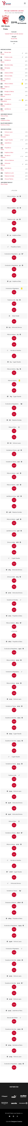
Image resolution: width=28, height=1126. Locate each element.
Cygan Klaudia (9, 140)
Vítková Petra (4, 116)
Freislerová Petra (5, 120)
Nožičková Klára (5, 125)
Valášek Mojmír (9, 34)
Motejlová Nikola (9, 91)
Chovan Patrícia (9, 179)
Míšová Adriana (8, 83)
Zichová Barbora (9, 160)
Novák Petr (14, 38)
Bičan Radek (4, 184)
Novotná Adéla (8, 65)
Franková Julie (8, 57)
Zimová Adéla (8, 76)
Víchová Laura (8, 132)
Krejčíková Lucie (9, 173)
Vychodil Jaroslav (18, 34)
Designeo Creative (16, 1121)
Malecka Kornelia (9, 176)
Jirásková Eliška (8, 73)
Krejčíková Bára (9, 152)
